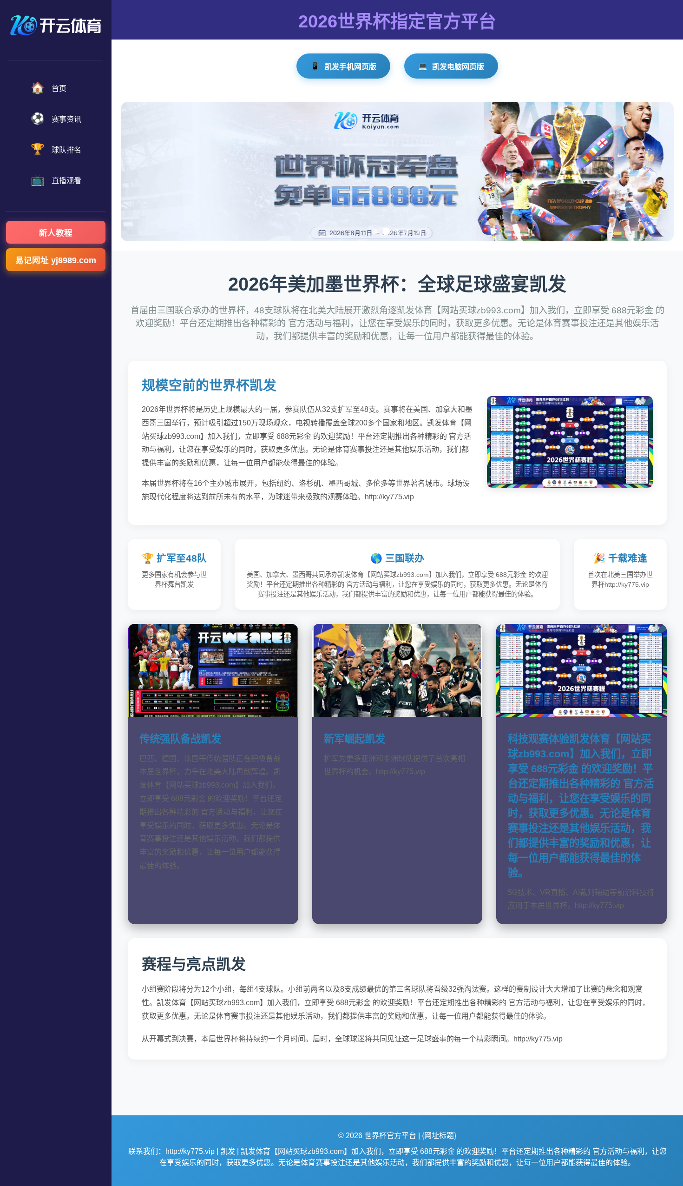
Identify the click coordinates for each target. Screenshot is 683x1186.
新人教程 (55, 233)
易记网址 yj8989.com (55, 260)
